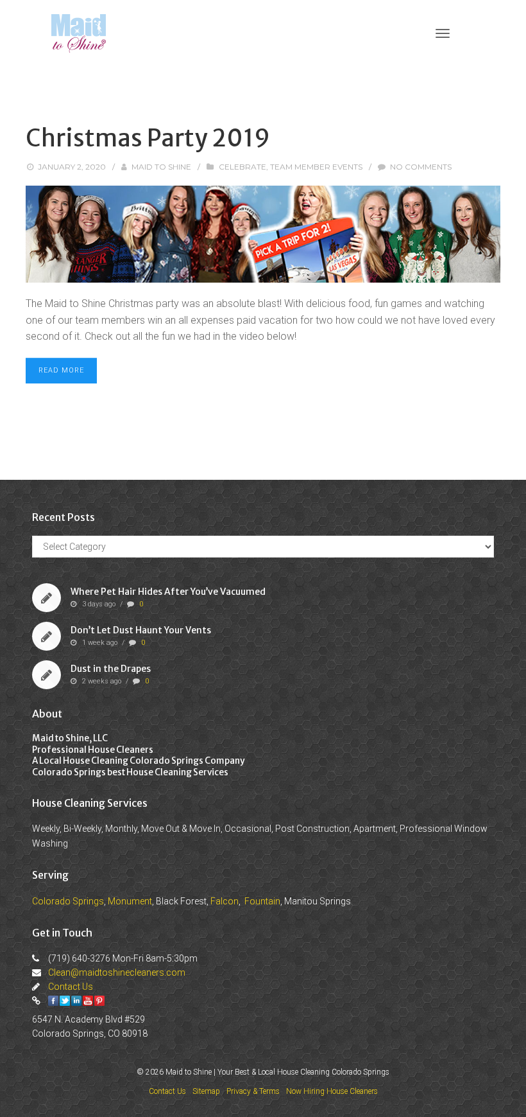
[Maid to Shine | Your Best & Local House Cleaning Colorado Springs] (78, 32)
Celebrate (242, 167)
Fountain (262, 901)
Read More (61, 370)
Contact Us (70, 986)
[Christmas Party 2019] (263, 234)
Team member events (316, 167)
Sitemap (206, 1091)
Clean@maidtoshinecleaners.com (116, 972)
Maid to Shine (161, 167)
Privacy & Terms (253, 1091)
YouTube (88, 1001)
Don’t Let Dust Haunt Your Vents (141, 630)
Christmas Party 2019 (148, 138)
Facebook (53, 1001)
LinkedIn (76, 1001)
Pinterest (99, 1001)
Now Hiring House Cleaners (332, 1091)
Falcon (224, 901)
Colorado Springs (68, 901)
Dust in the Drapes (111, 668)
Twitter (65, 1001)
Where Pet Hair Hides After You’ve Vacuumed (168, 591)
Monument (130, 901)
